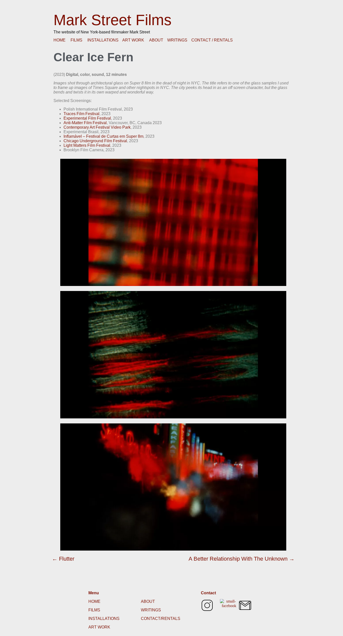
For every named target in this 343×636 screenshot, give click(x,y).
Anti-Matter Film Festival (85, 123)
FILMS (76, 40)
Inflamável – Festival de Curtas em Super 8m (103, 136)
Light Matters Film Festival (87, 145)
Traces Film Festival (81, 114)
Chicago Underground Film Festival (95, 141)
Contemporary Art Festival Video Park (97, 127)
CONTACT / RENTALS (212, 40)
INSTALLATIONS (103, 40)
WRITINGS (177, 40)
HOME (59, 40)
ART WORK (133, 40)
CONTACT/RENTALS (160, 618)
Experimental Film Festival (87, 118)
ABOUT (156, 40)
